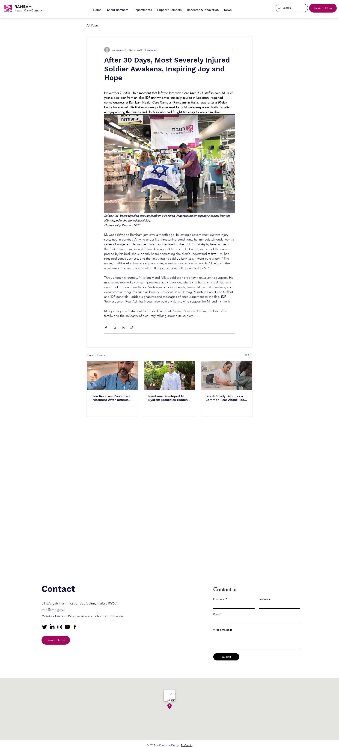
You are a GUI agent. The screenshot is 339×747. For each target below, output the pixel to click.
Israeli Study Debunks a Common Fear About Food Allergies (226, 398)
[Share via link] (131, 327)
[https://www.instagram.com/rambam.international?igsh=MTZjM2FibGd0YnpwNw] (60, 627)
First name (220, 599)
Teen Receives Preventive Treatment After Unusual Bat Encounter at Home (110, 398)
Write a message (222, 629)
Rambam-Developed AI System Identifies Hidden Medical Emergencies (168, 398)
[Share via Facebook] (106, 327)
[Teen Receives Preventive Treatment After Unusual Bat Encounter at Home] (112, 375)
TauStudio (186, 745)
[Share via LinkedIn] (123, 327)
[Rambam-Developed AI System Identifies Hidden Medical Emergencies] (169, 375)
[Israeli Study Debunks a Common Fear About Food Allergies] (226, 375)
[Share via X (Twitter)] (114, 327)
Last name (265, 599)
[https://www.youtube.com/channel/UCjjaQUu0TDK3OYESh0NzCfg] (67, 627)
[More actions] (233, 50)
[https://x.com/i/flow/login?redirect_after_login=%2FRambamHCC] (44, 627)
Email (217, 614)
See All (248, 354)
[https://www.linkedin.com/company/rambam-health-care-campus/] (52, 627)
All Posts (93, 25)
